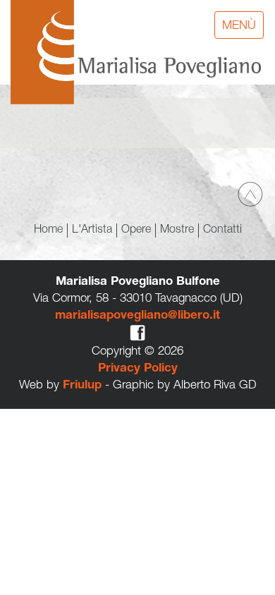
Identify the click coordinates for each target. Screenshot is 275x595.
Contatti (222, 230)
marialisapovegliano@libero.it (137, 316)
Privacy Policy (138, 369)
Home (48, 230)
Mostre (177, 230)
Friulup (82, 386)
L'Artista (92, 230)
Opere (136, 230)
